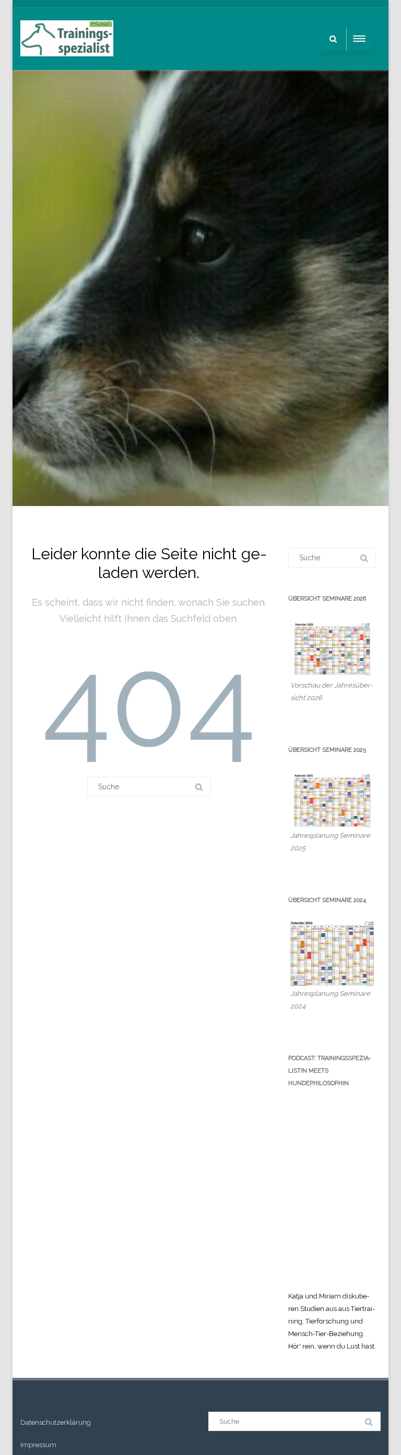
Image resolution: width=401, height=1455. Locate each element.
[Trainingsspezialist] (66, 66)
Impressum (38, 1445)
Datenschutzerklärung (55, 1422)
